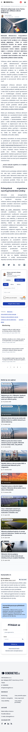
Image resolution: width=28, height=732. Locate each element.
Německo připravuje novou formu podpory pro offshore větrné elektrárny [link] (19, 6)
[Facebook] (2, 723)
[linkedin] (14, 265)
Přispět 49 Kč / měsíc (14, 304)
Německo (9, 311)
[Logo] (8, 2)
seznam (21, 319)
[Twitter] (5, 723)
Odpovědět (23, 579)
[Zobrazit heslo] (23, 639)
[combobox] (14, 325)
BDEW (2, 322)
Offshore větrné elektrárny (8, 319)
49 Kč (5, 284)
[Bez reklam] (20, 2)
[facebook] (4, 265)
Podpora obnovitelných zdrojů (9, 317)
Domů (2, 6)
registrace (10, 614)
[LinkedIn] (9, 723)
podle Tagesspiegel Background (11, 145)
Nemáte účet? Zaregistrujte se (14, 650)
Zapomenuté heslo (14, 648)
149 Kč (18, 284)
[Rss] (12, 723)
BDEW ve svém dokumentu (10, 210)
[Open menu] (1, 2)
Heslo (5, 637)
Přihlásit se (14, 644)
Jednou (8, 280)
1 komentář (16, 16)
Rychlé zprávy (7, 6)
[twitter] (9, 265)
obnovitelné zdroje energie (8, 314)
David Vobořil (8, 15)
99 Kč (12, 284)
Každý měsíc (19, 280)
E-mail (5, 630)
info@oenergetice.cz (7, 687)
